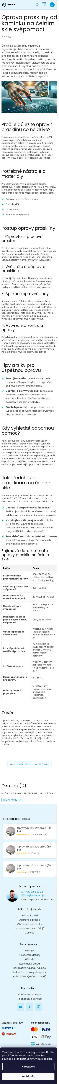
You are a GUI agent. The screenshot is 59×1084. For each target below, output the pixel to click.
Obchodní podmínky (29, 924)
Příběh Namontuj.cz (29, 994)
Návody (29, 959)
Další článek (42, 764)
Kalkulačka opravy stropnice (30, 972)
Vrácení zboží (29, 915)
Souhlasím (28, 1076)
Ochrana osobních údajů (29, 928)
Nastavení (28, 1066)
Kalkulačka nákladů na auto (29, 968)
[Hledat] (37, 5)
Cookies (29, 932)
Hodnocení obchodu (29, 999)
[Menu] (52, 5)
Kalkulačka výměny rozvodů (29, 976)
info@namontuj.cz (35, 895)
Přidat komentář (12, 799)
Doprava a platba (29, 920)
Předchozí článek (20, 764)
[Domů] (9, 5)
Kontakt (29, 950)
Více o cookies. (44, 1059)
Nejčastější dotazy (29, 955)
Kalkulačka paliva (29, 963)
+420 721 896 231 (34, 892)
